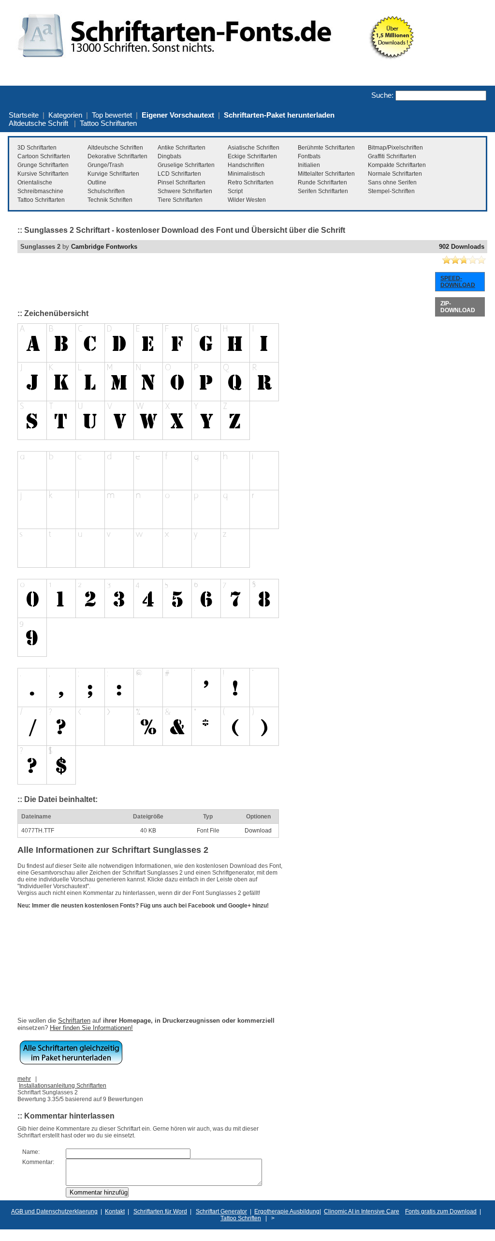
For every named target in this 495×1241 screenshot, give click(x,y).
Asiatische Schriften (253, 147)
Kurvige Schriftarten (113, 173)
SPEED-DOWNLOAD (457, 281)
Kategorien (65, 115)
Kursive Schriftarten (43, 173)
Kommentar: (38, 1162)
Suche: (382, 95)
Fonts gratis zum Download (441, 1211)
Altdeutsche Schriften (115, 147)
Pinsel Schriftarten (181, 182)
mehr (24, 1078)
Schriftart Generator (221, 1211)
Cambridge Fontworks (104, 246)
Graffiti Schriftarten (392, 156)
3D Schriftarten (37, 147)
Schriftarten (74, 1020)
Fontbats (309, 156)
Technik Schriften (109, 200)
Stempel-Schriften (391, 191)
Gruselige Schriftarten (186, 165)
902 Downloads (461, 246)
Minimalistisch (246, 173)
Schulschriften (106, 191)
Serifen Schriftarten (323, 191)
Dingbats (169, 156)
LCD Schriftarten (179, 173)
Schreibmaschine (40, 191)
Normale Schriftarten (395, 173)
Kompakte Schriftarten (397, 165)
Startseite (24, 115)
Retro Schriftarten (251, 182)
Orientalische (34, 182)
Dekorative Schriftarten (117, 156)
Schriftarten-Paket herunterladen (279, 115)
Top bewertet (112, 115)
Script (235, 191)
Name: (31, 1152)
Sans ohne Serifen (392, 182)
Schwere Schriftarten (185, 191)
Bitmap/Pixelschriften (395, 147)
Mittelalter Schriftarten (326, 173)
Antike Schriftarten (181, 147)
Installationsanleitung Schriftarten (62, 1085)
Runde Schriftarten (322, 182)
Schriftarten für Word (160, 1211)
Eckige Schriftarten (252, 156)
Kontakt (115, 1211)
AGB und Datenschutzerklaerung (54, 1211)
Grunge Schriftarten (43, 165)
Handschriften (246, 165)
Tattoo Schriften (240, 1218)
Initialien (309, 165)
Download (258, 830)
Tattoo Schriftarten (108, 123)
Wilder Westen (247, 200)
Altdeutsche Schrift (38, 123)
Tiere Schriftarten (180, 200)
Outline (96, 182)
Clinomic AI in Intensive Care (361, 1211)
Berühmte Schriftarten (326, 147)
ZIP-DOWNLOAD (457, 307)
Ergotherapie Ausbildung (287, 1211)
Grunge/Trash (105, 165)
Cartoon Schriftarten (43, 156)
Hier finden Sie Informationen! (91, 1027)
